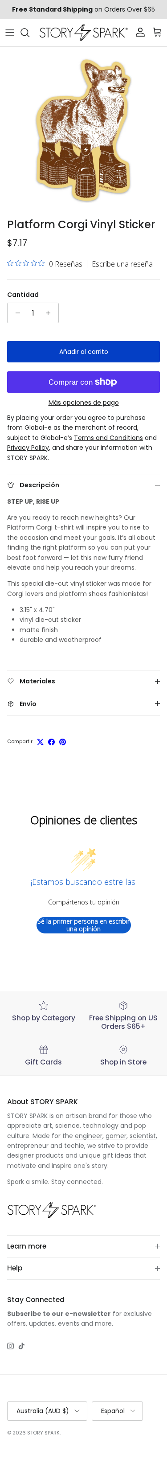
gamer (116, 1135)
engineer (88, 1135)
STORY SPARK (43, 1432)
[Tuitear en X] (40, 742)
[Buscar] (29, 32)
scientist (143, 1135)
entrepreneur (28, 1145)
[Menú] (10, 32)
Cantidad (23, 295)
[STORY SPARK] (83, 32)
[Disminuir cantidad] (15, 313)
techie (74, 1145)
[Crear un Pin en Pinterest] (62, 742)
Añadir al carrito (83, 351)
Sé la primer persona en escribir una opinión (83, 925)
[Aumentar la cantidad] (50, 313)
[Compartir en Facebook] (51, 742)
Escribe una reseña (122, 264)
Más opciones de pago (84, 403)
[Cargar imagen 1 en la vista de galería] (83, 130)
